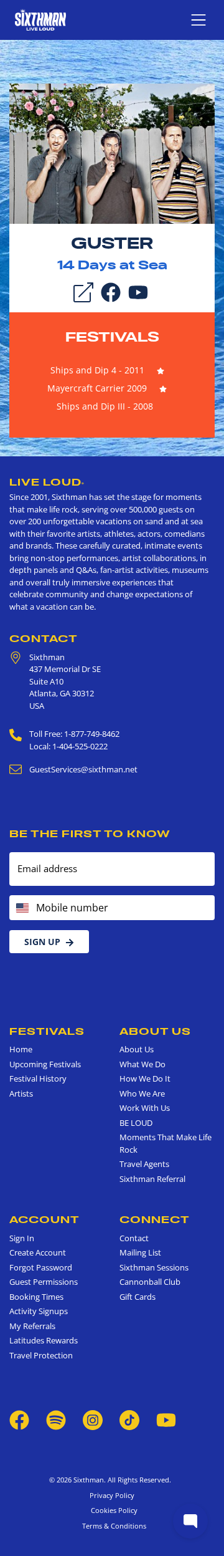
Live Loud (47, 482)
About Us (155, 1031)
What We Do (142, 1064)
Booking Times (36, 1296)
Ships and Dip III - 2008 (105, 406)
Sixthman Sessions (154, 1267)
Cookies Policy (112, 1510)
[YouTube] (138, 291)
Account (44, 1219)
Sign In (21, 1238)
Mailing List (140, 1252)
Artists (21, 1093)
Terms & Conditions (112, 1525)
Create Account (37, 1252)
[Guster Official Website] (112, 153)
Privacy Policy (112, 1495)
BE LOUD (135, 1122)
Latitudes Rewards (43, 1340)
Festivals (112, 336)
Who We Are (142, 1093)
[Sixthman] (40, 19)
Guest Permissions (43, 1281)
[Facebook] (111, 291)
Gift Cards (137, 1296)
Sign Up (42, 941)
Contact (43, 638)
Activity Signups (38, 1311)
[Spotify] (56, 1419)
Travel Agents (144, 1163)
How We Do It (144, 1078)
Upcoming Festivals (45, 1064)
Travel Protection (41, 1355)
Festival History (38, 1078)
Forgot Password (40, 1267)
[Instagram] (93, 1419)
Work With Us (144, 1107)
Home (20, 1049)
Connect (154, 1219)
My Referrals (32, 1326)
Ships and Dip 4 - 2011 (97, 370)
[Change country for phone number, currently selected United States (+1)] (21, 908)
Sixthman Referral (152, 1178)
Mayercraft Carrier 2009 (97, 388)
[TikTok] (130, 1419)
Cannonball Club (149, 1281)
